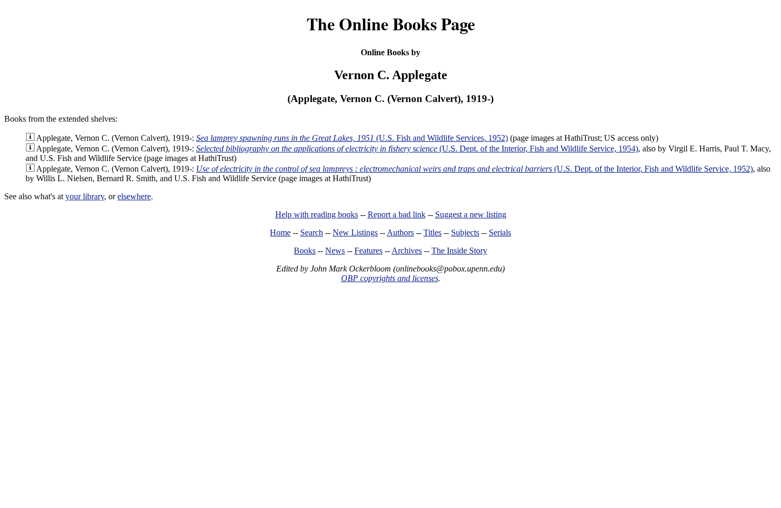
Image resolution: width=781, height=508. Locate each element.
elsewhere (134, 196)
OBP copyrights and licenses (389, 278)
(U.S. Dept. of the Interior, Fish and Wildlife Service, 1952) (474, 168)
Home (280, 232)
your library (84, 196)
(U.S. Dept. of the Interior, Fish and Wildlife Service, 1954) (417, 148)
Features (368, 250)
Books (305, 250)
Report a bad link (397, 214)
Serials (500, 232)
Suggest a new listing (470, 214)
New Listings (355, 232)
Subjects (465, 232)
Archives (407, 250)
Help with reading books (316, 214)
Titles (432, 232)
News (335, 250)
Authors (400, 232)
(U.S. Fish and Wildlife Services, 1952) (352, 137)
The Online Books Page (391, 23)
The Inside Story (459, 250)
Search (311, 232)
